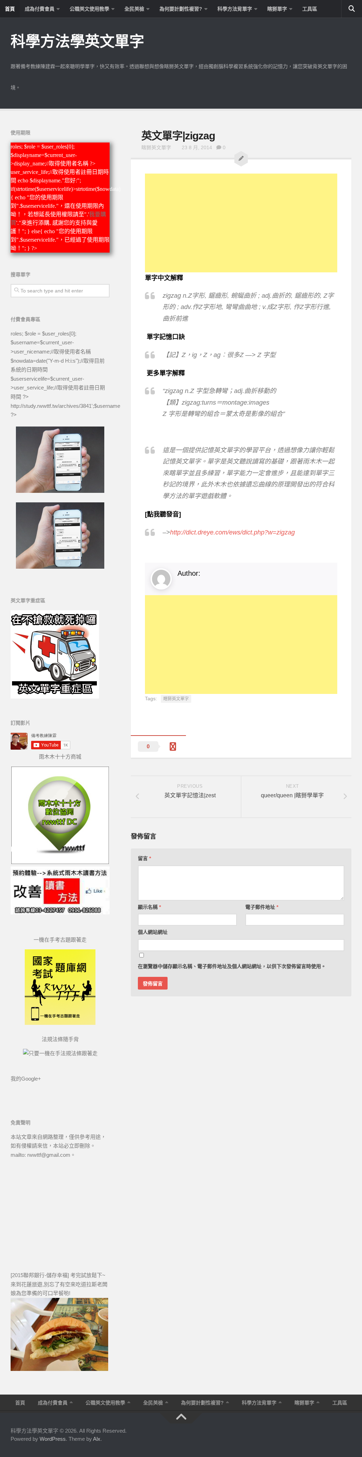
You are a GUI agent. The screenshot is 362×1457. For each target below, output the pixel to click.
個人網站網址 (153, 932)
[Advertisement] (241, 223)
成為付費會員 (39, 9)
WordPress (53, 1439)
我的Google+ (26, 1079)
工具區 (309, 9)
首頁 (10, 9)
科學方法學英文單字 (77, 41)
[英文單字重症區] (55, 697)
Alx (96, 1439)
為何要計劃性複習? (180, 9)
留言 (144, 858)
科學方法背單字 (234, 9)
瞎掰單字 (277, 9)
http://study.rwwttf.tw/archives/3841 (51, 406)
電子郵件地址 (261, 907)
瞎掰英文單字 (156, 147)
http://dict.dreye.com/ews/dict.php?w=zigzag (232, 532)
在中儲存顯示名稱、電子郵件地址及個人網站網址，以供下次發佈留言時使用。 (232, 966)
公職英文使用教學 (89, 9)
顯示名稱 (149, 907)
